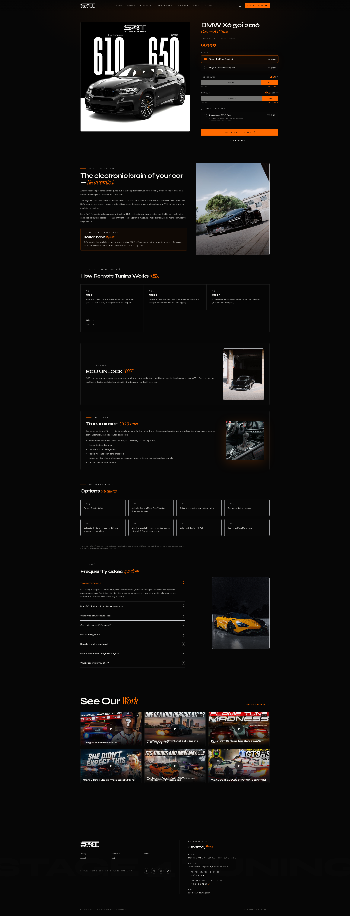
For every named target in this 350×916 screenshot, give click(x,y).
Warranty (126, 871)
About (197, 5)
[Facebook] (146, 871)
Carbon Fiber (164, 5)
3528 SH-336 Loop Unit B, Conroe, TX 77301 (208, 866)
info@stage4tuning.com (199, 893)
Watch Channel (256, 705)
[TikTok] (168, 871)
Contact (210, 5)
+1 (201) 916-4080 (200, 884)
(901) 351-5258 (198, 875)
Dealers (181, 5)
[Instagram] (153, 871)
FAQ (113, 858)
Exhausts (145, 5)
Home (119, 5)
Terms (94, 871)
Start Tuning (255, 5)
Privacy (84, 871)
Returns (114, 871)
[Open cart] (240, 5)
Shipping (103, 871)
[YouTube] (161, 871)
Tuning (131, 5)
